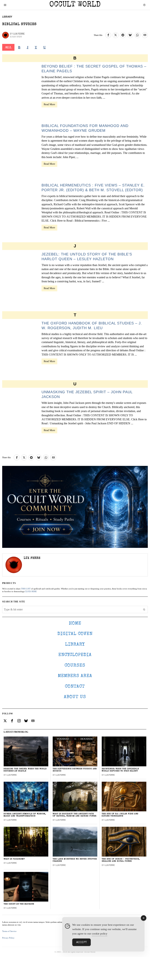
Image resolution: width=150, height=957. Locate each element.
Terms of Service (9, 931)
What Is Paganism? (14, 859)
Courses (75, 665)
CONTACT (75, 686)
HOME (75, 623)
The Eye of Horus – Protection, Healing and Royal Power (121, 860)
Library (7, 16)
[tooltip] (108, 35)
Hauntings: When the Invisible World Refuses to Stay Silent (120, 770)
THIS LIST (26, 589)
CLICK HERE (31, 591)
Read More (49, 104)
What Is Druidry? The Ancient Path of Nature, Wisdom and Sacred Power (75, 815)
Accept (81, 942)
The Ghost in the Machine (19, 904)
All (8, 47)
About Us (75, 697)
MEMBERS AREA (75, 676)
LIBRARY (75, 644)
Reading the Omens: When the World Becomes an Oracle (25, 770)
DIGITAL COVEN (75, 634)
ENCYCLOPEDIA (75, 655)
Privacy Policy (8, 938)
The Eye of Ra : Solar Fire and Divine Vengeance (120, 815)
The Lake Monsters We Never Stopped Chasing (75, 860)
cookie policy (99, 933)
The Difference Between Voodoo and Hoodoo (75, 770)
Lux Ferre (19, 33)
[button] (144, 609)
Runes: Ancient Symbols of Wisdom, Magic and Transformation (25, 815)
